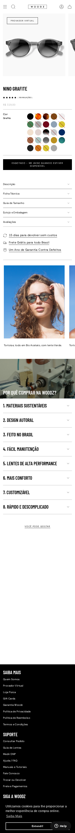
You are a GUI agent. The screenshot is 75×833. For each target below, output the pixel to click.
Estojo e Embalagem (15, 212)
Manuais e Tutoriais (15, 767)
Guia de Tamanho (13, 203)
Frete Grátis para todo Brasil (29, 242)
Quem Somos (11, 679)
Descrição (9, 184)
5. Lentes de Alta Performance (30, 463)
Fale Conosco (11, 773)
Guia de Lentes (12, 747)
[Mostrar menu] (5, 6)
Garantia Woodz (13, 705)
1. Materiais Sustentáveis (25, 405)
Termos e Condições (15, 724)
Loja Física (9, 692)
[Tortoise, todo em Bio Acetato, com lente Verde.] (34, 301)
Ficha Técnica (11, 193)
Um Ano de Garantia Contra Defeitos (35, 250)
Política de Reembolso (16, 717)
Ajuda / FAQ (10, 760)
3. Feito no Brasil (18, 434)
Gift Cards (9, 698)
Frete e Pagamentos (15, 786)
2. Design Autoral (18, 420)
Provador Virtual (22, 20)
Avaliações (9, 222)
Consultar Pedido (13, 741)
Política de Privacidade (17, 711)
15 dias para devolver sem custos (33, 235)
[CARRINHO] (70, 6)
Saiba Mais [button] (14, 816)
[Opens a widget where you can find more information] (60, 826)
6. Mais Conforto (17, 478)
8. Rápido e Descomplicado (25, 507)
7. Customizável (16, 492)
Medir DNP (9, 754)
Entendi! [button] (37, 826)
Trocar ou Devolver (14, 780)
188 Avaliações (25, 97)
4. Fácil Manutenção (21, 449)
